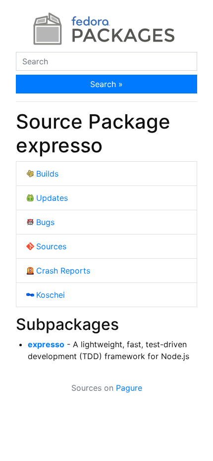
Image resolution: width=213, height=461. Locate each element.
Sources (51, 246)
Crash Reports (63, 271)
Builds (47, 174)
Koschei (50, 295)
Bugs (45, 222)
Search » (106, 84)
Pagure (129, 388)
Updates (52, 198)
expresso (46, 344)
